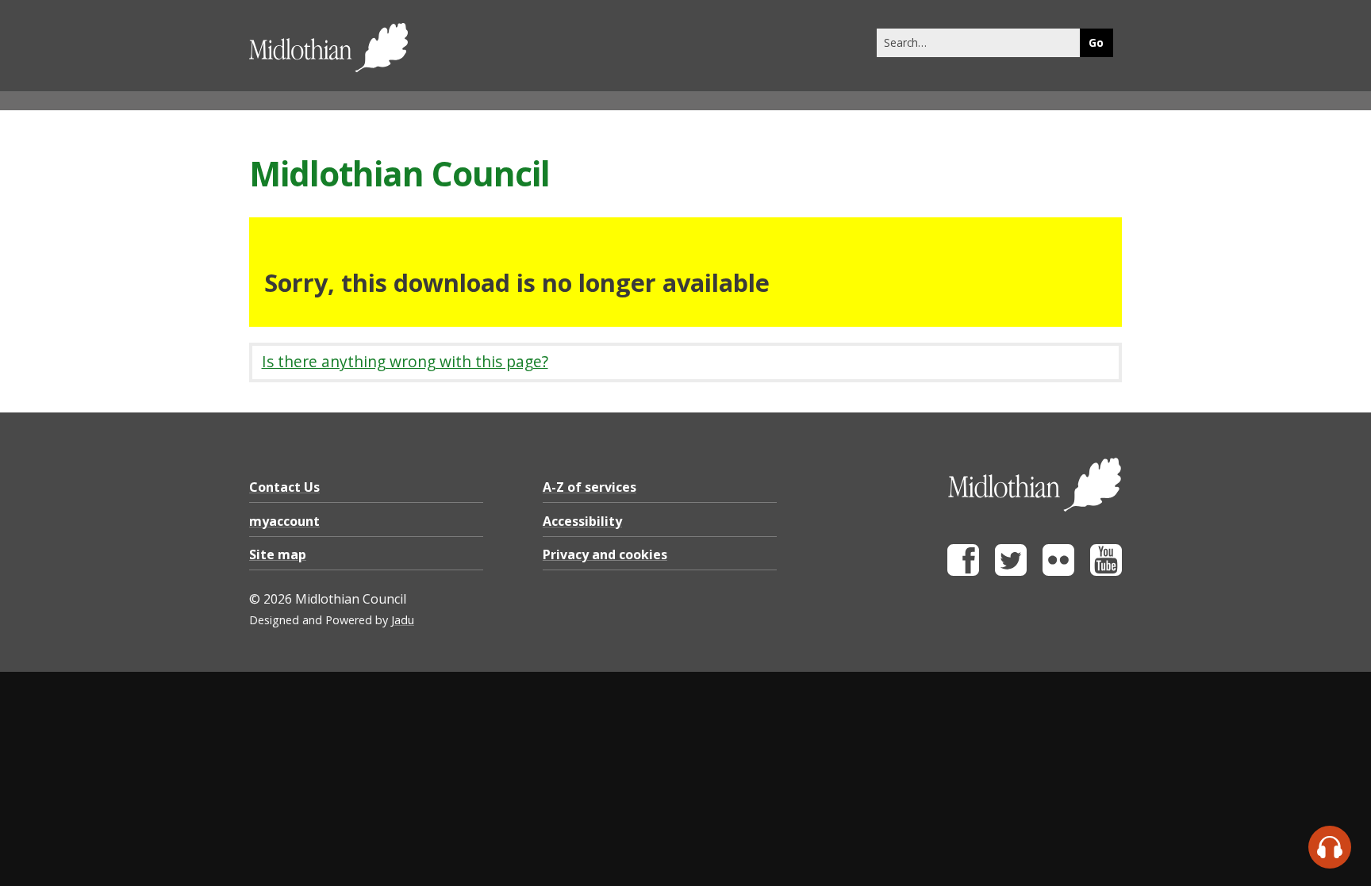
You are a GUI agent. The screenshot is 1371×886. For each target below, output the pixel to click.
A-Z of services (589, 487)
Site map (277, 554)
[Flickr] (1058, 571)
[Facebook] (963, 571)
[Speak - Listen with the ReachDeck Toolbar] (1329, 847)
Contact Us (284, 487)
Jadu (402, 619)
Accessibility (582, 521)
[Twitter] (1011, 571)
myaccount (284, 521)
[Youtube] (1106, 571)
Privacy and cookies (605, 554)
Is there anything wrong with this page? (405, 361)
